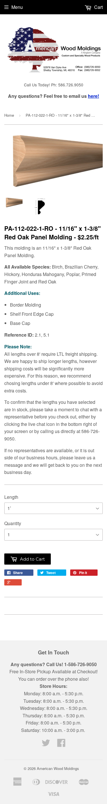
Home (9, 115)
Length (11, 497)
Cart (98, 7)
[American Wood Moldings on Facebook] (61, 744)
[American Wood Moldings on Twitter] (46, 744)
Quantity (12, 523)
